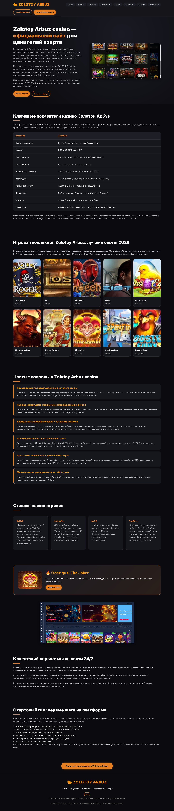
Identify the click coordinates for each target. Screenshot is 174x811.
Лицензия (74, 788)
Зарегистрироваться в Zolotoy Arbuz (87, 766)
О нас (64, 788)
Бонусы (81, 4)
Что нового (154, 4)
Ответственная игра (102, 788)
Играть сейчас (21, 94)
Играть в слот (54, 587)
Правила (86, 788)
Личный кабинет (23, 12)
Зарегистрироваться (45, 12)
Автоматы (129, 4)
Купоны (142, 4)
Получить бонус (41, 94)
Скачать (92, 4)
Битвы (117, 4)
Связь (70, 4)
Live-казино (105, 4)
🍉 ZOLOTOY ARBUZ (31, 4)
